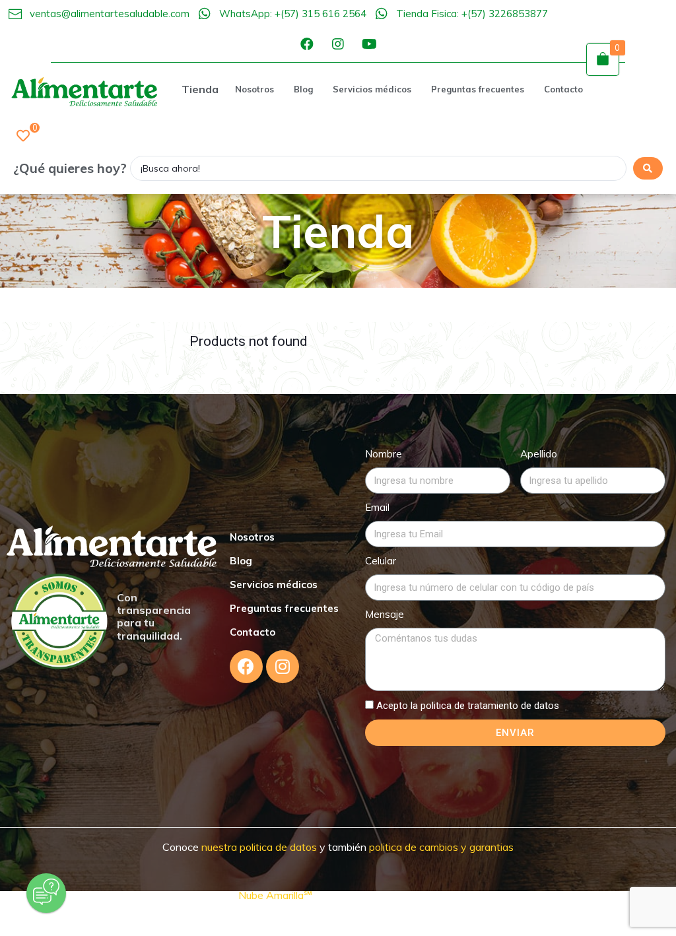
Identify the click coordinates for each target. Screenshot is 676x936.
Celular (380, 560)
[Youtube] (369, 44)
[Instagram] (338, 44)
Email (377, 507)
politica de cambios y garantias (441, 846)
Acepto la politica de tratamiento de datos (467, 706)
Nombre (383, 454)
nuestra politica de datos (258, 846)
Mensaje (384, 614)
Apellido (538, 454)
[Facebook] (307, 44)
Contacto (252, 632)
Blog (241, 560)
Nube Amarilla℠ (276, 895)
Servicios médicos (274, 584)
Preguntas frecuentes (284, 608)
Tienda (200, 89)
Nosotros (252, 537)
